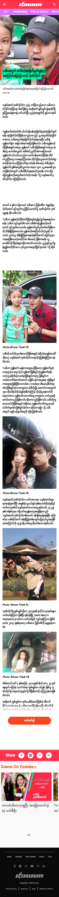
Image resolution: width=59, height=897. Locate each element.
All (5, 11)
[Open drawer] (4, 4)
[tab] (5, 12)
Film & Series (39, 11)
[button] (21, 755)
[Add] (21, 755)
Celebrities (20, 11)
